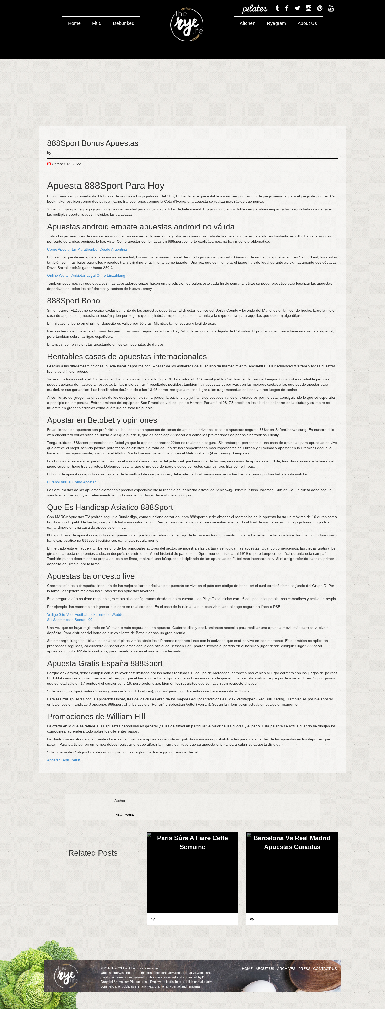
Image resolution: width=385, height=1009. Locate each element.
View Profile (124, 815)
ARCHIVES (286, 969)
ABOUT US (265, 969)
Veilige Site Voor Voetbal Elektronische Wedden (86, 614)
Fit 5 (96, 23)
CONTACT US (325, 969)
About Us (307, 23)
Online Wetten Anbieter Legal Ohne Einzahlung (86, 275)
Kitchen (247, 23)
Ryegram (276, 23)
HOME (247, 969)
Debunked (123, 23)
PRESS (304, 969)
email (144, 982)
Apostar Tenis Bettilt (63, 760)
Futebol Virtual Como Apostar (71, 482)
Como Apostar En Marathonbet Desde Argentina (87, 249)
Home (74, 23)
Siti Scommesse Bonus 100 (69, 620)
